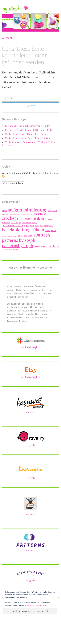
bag (49, 210)
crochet (9, 218)
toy (40, 246)
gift (27, 225)
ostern (31, 235)
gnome (36, 226)
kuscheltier (22, 236)
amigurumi (18, 209)
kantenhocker (7, 236)
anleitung (38, 209)
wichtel (4, 250)
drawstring (6, 222)
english (36, 347)
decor (19, 219)
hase (46, 225)
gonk (41, 226)
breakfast (5, 214)
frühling (34, 222)
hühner (53, 231)
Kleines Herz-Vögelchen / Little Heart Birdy (28, 130)
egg (20, 223)
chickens (30, 214)
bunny (11, 214)
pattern (43, 235)
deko (40, 218)
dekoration (49, 219)
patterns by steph (18, 240)
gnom (32, 226)
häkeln (37, 229)
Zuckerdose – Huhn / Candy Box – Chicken (27, 138)
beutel (54, 210)
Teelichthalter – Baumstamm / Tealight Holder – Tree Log (29, 143)
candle (16, 214)
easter (14, 222)
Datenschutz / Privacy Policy (36, 605)
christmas (40, 214)
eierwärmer (26, 222)
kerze (15, 236)
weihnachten (50, 246)
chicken (23, 214)
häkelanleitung (16, 229)
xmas (17, 249)
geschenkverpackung (13, 225)
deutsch (25, 347)
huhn (50, 225)
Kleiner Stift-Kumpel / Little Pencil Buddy (27, 125)
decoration (30, 219)
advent (4, 210)
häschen (47, 231)
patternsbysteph (17, 245)
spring (36, 246)
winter (10, 249)
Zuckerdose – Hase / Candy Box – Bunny (26, 134)
